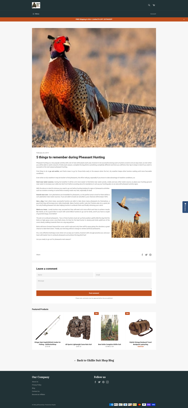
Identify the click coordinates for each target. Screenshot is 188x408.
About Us (35, 382)
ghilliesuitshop (40, 404)
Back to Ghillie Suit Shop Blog (95, 360)
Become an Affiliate (38, 394)
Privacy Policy (36, 385)
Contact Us (35, 391)
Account (153, 14)
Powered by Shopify (50, 404)
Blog (33, 388)
